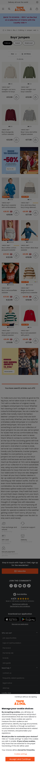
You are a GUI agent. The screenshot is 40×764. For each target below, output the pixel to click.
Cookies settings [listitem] (20, 754)
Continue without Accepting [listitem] (26, 697)
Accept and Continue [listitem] (20, 759)
